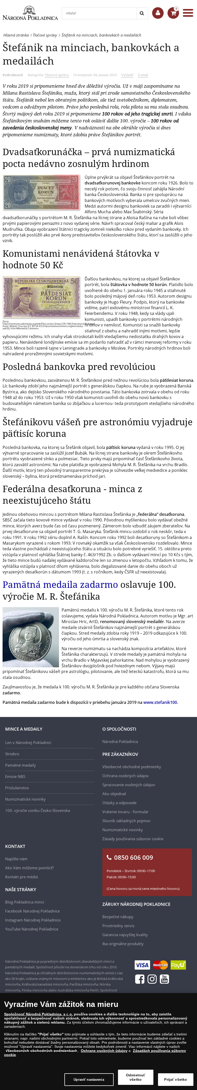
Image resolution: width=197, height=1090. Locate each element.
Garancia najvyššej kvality (125, 934)
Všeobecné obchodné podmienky (131, 766)
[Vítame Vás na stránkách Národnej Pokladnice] (158, 13)
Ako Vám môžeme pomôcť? (29, 867)
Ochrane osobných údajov (104, 1051)
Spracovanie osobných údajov (128, 784)
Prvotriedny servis (118, 925)
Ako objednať (114, 793)
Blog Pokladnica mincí (24, 902)
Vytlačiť (127, 75)
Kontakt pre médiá (21, 876)
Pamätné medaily (20, 765)
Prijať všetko (175, 1079)
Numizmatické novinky (25, 799)
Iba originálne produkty (123, 943)
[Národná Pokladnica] (30, 13)
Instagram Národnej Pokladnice (33, 920)
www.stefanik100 (160, 702)
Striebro (12, 753)
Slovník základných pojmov (126, 820)
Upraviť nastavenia (89, 1080)
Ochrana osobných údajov (125, 775)
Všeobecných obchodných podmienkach (41, 1051)
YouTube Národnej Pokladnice (31, 929)
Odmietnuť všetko (135, 1077)
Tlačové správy (57, 75)
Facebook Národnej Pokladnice (32, 911)
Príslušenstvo (17, 787)
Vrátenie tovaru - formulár (125, 811)
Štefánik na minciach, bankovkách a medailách (91, 54)
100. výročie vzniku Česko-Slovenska (37, 810)
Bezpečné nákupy (117, 916)
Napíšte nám (16, 858)
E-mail (143, 75)
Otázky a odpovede (119, 802)
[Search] (142, 13)
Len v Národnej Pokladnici (28, 742)
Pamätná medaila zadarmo (60, 584)
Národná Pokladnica (120, 741)
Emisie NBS (15, 776)
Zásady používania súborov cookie (132, 838)
